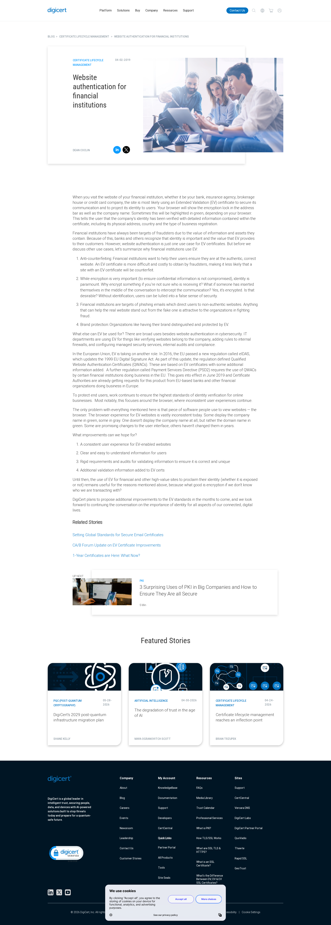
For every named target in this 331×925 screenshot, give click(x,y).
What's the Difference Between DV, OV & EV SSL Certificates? (209, 879)
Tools (161, 867)
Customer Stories (130, 858)
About (123, 788)
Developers (165, 818)
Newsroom (126, 828)
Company (151, 10)
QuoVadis (240, 838)
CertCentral (165, 828)
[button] (66, 854)
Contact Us (237, 10)
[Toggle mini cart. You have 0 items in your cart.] (271, 11)
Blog (122, 798)
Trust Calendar (205, 808)
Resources (170, 10)
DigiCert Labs (243, 818)
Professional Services (209, 818)
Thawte (239, 848)
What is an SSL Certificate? (205, 863)
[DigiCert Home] (57, 10)
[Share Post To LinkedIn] (117, 150)
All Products (165, 857)
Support (188, 10)
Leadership (126, 838)
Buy (137, 10)
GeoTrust (240, 868)
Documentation (167, 798)
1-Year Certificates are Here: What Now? (106, 555)
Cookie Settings (251, 912)
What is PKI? (203, 828)
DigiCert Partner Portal (248, 828)
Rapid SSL (241, 858)
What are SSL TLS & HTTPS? (208, 850)
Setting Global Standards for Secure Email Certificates (118, 534)
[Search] (254, 11)
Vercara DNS (242, 808)
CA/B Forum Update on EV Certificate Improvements (117, 545)
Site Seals (164, 877)
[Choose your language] (262, 11)
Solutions (123, 10)
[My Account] (279, 11)
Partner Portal (166, 847)
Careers (124, 808)
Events (124, 818)
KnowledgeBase (167, 788)
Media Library (204, 798)
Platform (105, 10)
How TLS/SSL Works (208, 838)
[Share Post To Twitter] (126, 150)
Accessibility (229, 912)
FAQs (199, 788)
